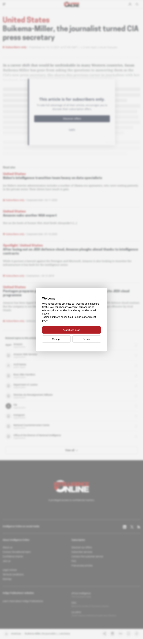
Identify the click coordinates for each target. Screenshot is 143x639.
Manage (56, 339)
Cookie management (85, 316)
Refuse (86, 339)
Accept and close (71, 329)
